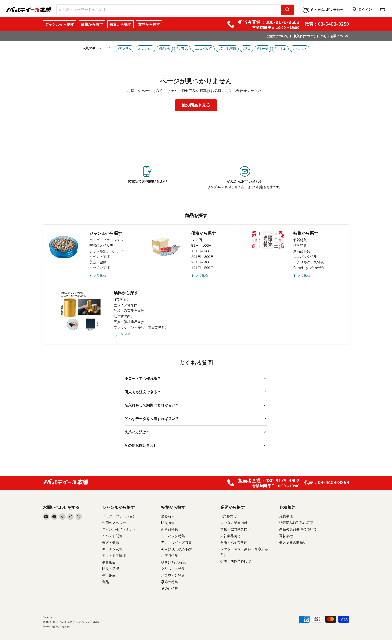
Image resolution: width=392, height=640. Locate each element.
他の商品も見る (196, 105)
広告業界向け (124, 316)
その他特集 (169, 588)
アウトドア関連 (114, 555)
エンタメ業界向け (127, 305)
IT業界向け (122, 299)
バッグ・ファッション (106, 240)
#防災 (247, 48)
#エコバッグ (203, 48)
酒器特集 (300, 240)
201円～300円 (202, 256)
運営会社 (286, 536)
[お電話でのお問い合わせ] (147, 177)
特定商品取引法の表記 (296, 523)
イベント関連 (99, 256)
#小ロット (299, 48)
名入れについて (304, 36)
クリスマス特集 (173, 569)
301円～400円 (202, 262)
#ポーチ (262, 48)
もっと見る (97, 275)
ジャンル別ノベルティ (106, 251)
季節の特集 (169, 582)
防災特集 (300, 245)
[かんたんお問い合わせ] (244, 177)
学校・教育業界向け (129, 311)
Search (47, 617)
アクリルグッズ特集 (308, 262)
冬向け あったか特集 (309, 267)
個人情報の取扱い (292, 542)
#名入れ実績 (227, 48)
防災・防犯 (110, 569)
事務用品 (109, 562)
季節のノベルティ (103, 245)
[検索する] (287, 10)
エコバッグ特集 (305, 256)
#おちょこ (145, 48)
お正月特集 (169, 555)
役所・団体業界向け (235, 561)
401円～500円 (202, 267)
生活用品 (109, 575)
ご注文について (277, 36)
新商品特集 (301, 251)
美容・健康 (97, 262)
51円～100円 (201, 245)
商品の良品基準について (298, 529)
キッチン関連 (99, 267)
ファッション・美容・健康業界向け (141, 327)
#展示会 (164, 48)
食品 (105, 582)
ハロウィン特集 (173, 575)
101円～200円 (202, 251)
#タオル (280, 48)
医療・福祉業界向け (129, 322)
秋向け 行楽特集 (173, 562)
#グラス (182, 48)
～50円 (196, 240)
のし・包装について (335, 36)
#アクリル (124, 48)
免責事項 (286, 516)
